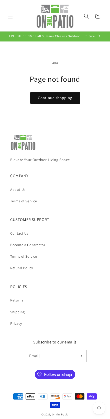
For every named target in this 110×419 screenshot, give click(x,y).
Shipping (17, 312)
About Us (18, 189)
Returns (16, 300)
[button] (10, 16)
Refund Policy (21, 268)
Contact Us (19, 233)
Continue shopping (55, 97)
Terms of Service (23, 201)
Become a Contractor (27, 245)
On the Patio (60, 414)
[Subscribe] (80, 356)
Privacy (16, 323)
